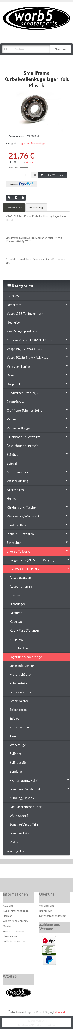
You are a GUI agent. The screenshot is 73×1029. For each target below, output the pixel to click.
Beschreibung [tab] (14, 207)
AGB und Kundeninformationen (16, 908)
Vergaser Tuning (18, 366)
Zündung (16, 771)
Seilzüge (12, 454)
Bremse (15, 595)
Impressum (45, 910)
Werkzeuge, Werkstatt (23, 516)
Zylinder (15, 754)
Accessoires (15, 490)
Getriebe (16, 613)
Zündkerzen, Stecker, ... (23, 393)
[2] (21, 184)
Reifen (11, 419)
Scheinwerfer (19, 701)
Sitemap (7, 915)
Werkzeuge (18, 745)
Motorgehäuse (20, 674)
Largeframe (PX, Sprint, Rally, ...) (32, 560)
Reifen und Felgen (19, 428)
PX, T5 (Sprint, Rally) (24, 780)
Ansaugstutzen (20, 577)
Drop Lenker (15, 384)
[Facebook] (26, 872)
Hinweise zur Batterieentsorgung (14, 938)
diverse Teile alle (18, 551)
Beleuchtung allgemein (22, 446)
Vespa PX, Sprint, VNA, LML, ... (28, 358)
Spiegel (12, 463)
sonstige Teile (16, 851)
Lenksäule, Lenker (22, 666)
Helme (11, 499)
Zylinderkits (18, 762)
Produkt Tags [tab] (36, 207)
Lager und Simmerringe (32, 143)
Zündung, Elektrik (22, 798)
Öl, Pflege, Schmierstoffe (24, 410)
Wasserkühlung (17, 481)
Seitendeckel (18, 710)
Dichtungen (18, 604)
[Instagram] (48, 872)
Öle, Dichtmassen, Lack (26, 807)
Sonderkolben (16, 525)
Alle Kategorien (21, 58)
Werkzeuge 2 (19, 816)
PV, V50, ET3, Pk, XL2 (25, 569)
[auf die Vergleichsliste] (16, 198)
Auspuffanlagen (21, 586)
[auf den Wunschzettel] (9, 198)
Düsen (11, 375)
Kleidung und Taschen (22, 507)
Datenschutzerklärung (52, 915)
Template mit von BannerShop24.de (36, 1024)
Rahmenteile (18, 683)
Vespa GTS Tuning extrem (25, 314)
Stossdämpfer (20, 727)
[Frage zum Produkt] (22, 198)
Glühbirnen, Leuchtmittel (24, 437)
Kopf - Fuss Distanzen (25, 630)
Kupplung (16, 639)
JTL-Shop (42, 1020)
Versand (30, 162)
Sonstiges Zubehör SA (25, 789)
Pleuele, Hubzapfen (20, 534)
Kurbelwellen (19, 648)
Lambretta (14, 305)
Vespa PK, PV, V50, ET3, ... (25, 349)
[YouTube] (37, 872)
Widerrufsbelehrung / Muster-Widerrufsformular (15, 925)
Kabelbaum (17, 622)
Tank (13, 736)
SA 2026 (13, 296)
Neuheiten (14, 322)
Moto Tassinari (17, 472)
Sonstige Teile (19, 833)
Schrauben (14, 543)
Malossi (15, 842)
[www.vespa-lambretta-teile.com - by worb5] (36, 17)
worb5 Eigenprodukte (22, 331)
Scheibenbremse (21, 692)
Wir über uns (46, 905)
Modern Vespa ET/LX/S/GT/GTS (29, 340)
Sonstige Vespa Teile (24, 824)
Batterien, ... (15, 402)
